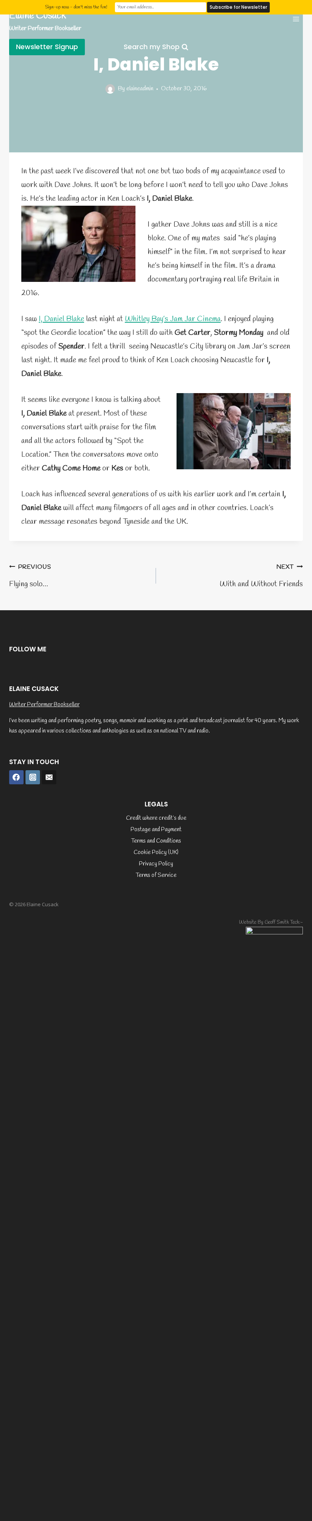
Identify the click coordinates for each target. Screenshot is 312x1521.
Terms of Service (156, 875)
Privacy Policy (156, 864)
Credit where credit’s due (156, 818)
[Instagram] (32, 777)
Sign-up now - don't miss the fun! (76, 7)
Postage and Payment (156, 829)
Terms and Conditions (156, 841)
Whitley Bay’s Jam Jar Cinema (173, 319)
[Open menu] (296, 19)
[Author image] (110, 89)
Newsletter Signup (47, 46)
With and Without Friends (261, 576)
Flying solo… (30, 576)
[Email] (49, 777)
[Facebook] (16, 777)
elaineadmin (139, 89)
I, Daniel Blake (61, 319)
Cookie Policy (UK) (156, 852)
